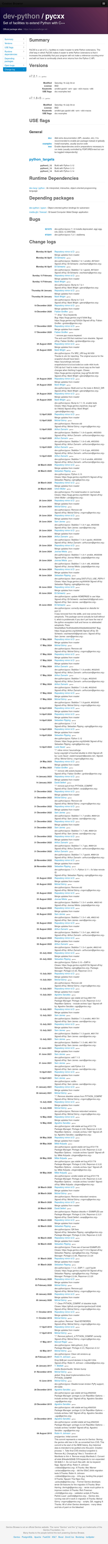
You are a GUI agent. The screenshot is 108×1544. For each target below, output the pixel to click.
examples (47, 143)
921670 (48, 229)
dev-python (21, 16)
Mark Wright (60, 281)
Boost (60, 1537)
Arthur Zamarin (61, 429)
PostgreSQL (27, 1537)
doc (50, 138)
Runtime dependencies (11, 53)
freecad (43, 212)
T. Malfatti (59, 1365)
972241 (48, 234)
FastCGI (46, 1537)
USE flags (9, 47)
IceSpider (90, 1537)
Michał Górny (61, 420)
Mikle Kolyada (61, 1143)
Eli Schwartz (60, 257)
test (50, 146)
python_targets (41, 159)
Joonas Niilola (61, 551)
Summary (9, 39)
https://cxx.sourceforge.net (35, 29)
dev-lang (33, 188)
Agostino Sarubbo (62, 994)
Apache (37, 1537)
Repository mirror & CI (64, 251)
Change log (10, 69)
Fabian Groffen (61, 311)
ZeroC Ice (69, 1537)
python (42, 188)
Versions (8, 43)
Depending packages (9, 60)
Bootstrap (80, 1537)
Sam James (60, 521)
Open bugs (9, 65)
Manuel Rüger (61, 1341)
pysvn (43, 207)
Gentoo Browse (12, 3)
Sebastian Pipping (63, 470)
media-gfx (33, 212)
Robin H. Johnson (62, 1356)
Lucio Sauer (60, 746)
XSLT (54, 1537)
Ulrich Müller (60, 488)
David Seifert (60, 782)
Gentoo (17, 1537)
